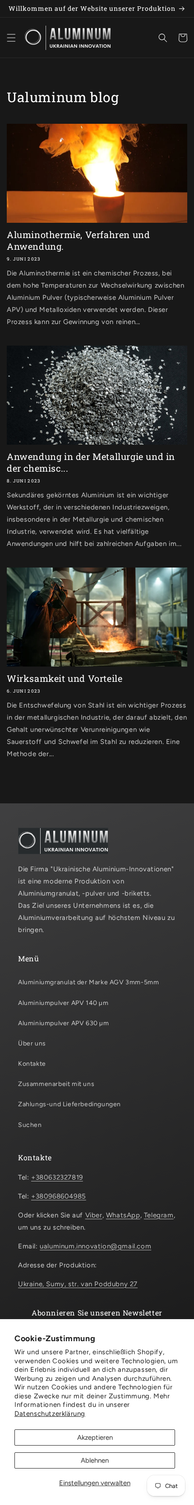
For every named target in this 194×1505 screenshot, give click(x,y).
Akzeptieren (95, 1437)
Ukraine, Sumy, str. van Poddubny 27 (78, 1284)
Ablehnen (95, 1460)
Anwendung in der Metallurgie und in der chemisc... (91, 462)
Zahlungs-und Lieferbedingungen (69, 1104)
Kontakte (32, 1064)
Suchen (30, 1125)
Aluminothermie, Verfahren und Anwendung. (78, 240)
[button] (11, 38)
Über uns (32, 1043)
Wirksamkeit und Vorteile (64, 678)
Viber (93, 1215)
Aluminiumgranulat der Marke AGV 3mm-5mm (88, 982)
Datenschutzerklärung (49, 1414)
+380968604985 (58, 1196)
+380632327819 (57, 1177)
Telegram (159, 1215)
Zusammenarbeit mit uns (56, 1084)
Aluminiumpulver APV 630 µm (63, 1023)
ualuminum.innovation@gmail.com (95, 1246)
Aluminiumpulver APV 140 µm (63, 1003)
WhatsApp (123, 1215)
